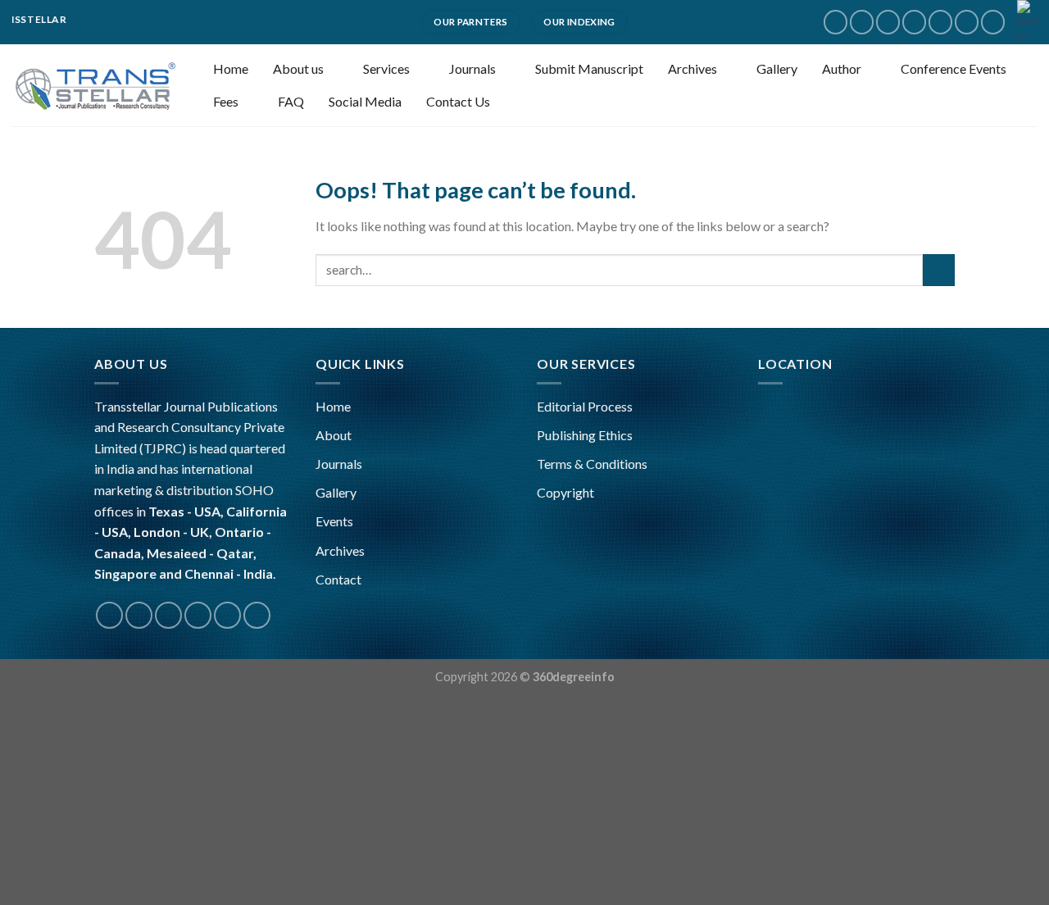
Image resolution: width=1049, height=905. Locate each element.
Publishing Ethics (585, 435)
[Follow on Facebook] (835, 22)
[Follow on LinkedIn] (993, 22)
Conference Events (953, 68)
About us (298, 68)
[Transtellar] (94, 85)
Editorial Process (585, 406)
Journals (472, 68)
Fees (225, 101)
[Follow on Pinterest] (967, 22)
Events (334, 521)
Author (841, 68)
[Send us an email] (914, 22)
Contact (338, 579)
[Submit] (939, 270)
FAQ (291, 101)
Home (230, 68)
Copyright (565, 492)
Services (386, 68)
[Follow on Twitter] (888, 22)
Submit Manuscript (589, 68)
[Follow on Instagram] (862, 22)
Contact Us (458, 101)
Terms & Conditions (592, 463)
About (334, 435)
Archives (692, 68)
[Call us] (940, 22)
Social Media (365, 101)
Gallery (776, 68)
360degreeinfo (574, 677)
